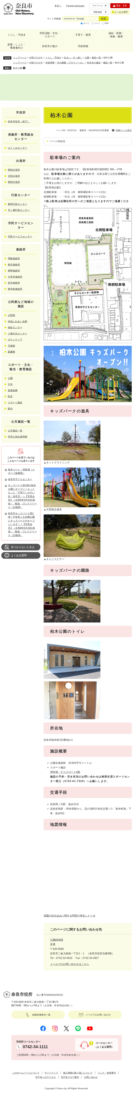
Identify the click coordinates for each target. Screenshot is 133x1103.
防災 (10, 396)
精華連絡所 (14, 270)
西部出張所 (14, 169)
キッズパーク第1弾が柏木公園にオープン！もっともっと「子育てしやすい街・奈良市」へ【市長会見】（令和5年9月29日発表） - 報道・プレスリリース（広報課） (22, 496)
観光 (10, 408)
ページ (97, 23)
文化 (10, 384)
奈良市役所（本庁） (19, 121)
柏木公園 (17, 68)
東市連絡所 (14, 264)
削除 (24, 68)
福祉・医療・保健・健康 (116, 35)
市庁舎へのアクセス (45, 1077)
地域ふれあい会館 (17, 321)
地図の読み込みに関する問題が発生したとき (70, 915)
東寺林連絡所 (15, 289)
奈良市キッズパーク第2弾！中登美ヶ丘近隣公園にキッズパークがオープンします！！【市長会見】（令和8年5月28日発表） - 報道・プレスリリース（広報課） (22, 524)
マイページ (97, 5)
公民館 (11, 315)
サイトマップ (51, 1073)
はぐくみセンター (17, 148)
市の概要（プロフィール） (71, 62)
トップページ (20, 57)
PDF (107, 23)
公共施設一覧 (15, 430)
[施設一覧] (66, 87)
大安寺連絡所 (15, 276)
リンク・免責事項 (107, 1073)
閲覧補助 (98, 12)
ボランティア (15, 339)
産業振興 (13, 390)
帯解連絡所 (14, 258)
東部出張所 (14, 182)
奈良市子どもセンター (20, 479)
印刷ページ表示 (124, 130)
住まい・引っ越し (73, 57)
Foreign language (75, 5)
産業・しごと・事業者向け (16, 46)
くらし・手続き (17, 34)
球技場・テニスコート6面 (65, 772)
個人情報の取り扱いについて (78, 1073)
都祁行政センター (17, 204)
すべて (86, 23)
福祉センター (15, 327)
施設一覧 (96, 57)
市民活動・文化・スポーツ (49, 35)
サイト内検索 (54, 18)
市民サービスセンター (20, 236)
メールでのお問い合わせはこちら (69, 964)
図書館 (11, 351)
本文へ (57, 5)
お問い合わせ (91, 1077)
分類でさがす (36, 57)
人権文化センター (17, 333)
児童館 (11, 345)
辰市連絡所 (14, 282)
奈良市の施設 (94, 62)
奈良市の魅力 (50, 46)
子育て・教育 (83, 34)
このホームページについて (25, 1073)
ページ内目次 (57, 141)
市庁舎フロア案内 (70, 1077)
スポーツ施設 (15, 402)
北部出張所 (14, 176)
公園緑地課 (56, 939)
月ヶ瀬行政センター (19, 210)
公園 (87, 57)
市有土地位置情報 (17, 436)
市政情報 (83, 46)
